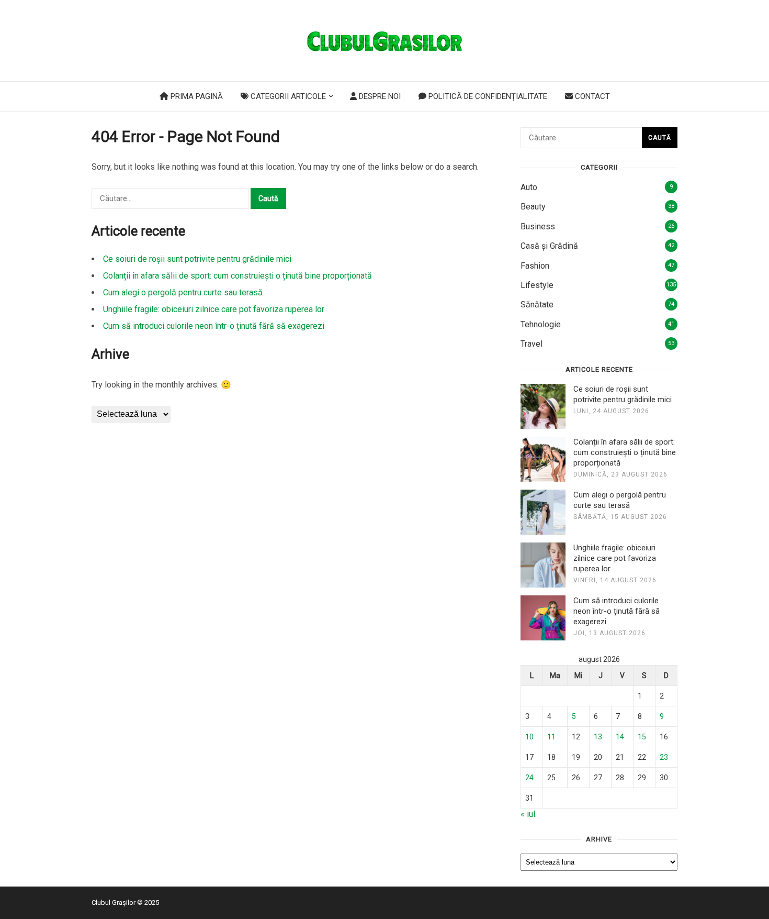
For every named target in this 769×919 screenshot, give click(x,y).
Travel (531, 344)
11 (551, 737)
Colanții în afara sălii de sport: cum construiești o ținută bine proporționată (237, 276)
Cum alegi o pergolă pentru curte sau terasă (183, 292)
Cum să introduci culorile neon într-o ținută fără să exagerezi (213, 326)
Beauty (533, 207)
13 (598, 737)
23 (664, 757)
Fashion (535, 266)
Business (538, 226)
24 (529, 777)
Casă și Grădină (549, 246)
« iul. (529, 814)
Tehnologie (541, 324)
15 (642, 737)
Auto (529, 187)
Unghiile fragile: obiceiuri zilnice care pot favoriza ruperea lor (213, 309)
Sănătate (537, 304)
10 (529, 737)
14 (620, 737)
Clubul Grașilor (113, 902)
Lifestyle (537, 285)
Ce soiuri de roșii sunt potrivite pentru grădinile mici (197, 259)
